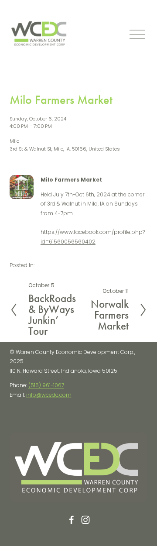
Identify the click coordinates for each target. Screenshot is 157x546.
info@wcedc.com (49, 394)
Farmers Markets (57, 265)
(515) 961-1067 (46, 385)
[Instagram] (85, 519)
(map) (129, 149)
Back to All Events (38, 66)
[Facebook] (71, 519)
